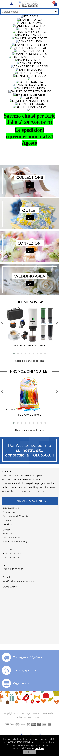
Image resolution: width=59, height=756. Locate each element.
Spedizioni (9, 524)
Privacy (7, 520)
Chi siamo (9, 512)
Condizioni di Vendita (16, 516)
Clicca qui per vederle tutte (29, 360)
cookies (49, 742)
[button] (14, 353)
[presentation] (2, 321)
